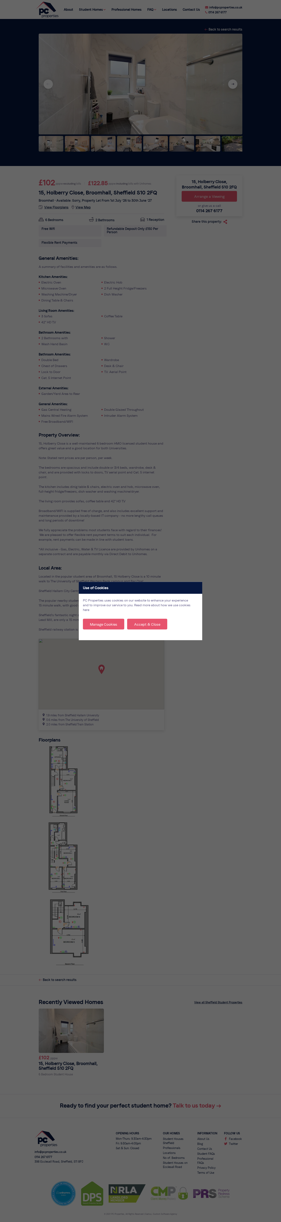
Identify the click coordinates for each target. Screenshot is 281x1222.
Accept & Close (147, 624)
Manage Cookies (103, 624)
